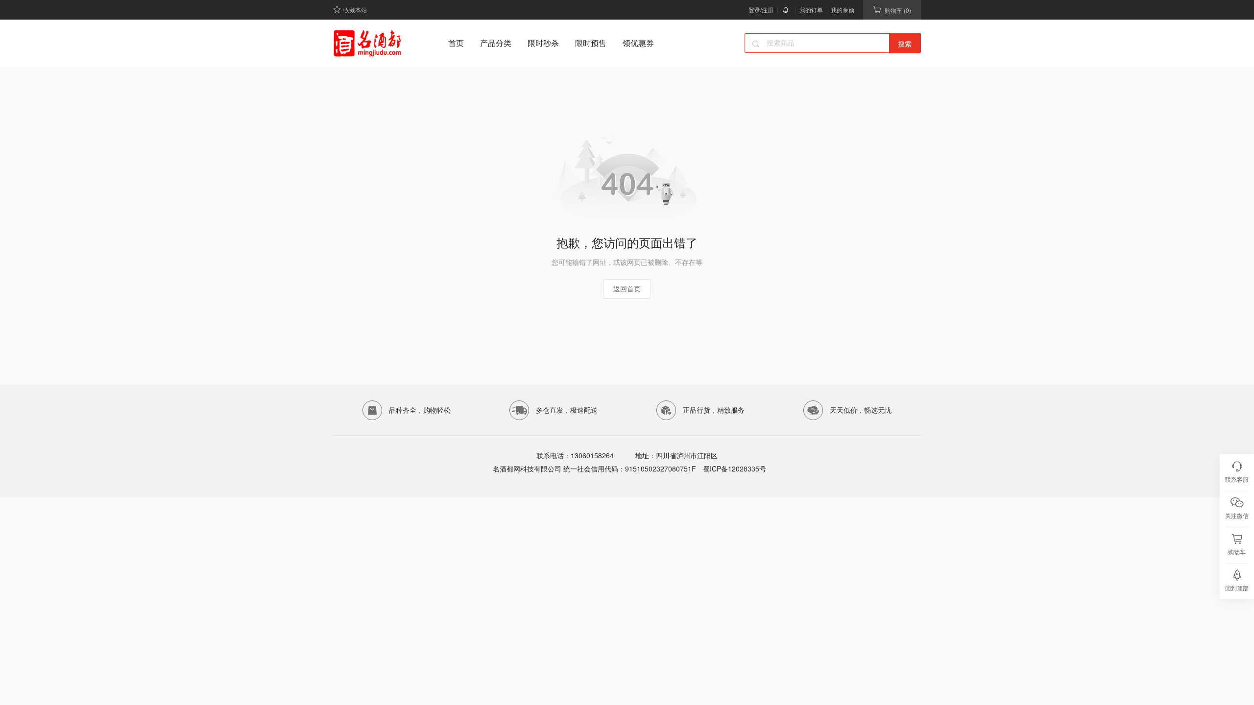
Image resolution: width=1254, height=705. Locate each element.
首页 (456, 42)
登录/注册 (760, 9)
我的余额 (842, 9)
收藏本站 (355, 9)
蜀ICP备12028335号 (733, 468)
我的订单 (811, 9)
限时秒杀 (543, 42)
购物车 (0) (898, 10)
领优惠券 (638, 42)
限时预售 (590, 42)
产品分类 (495, 42)
